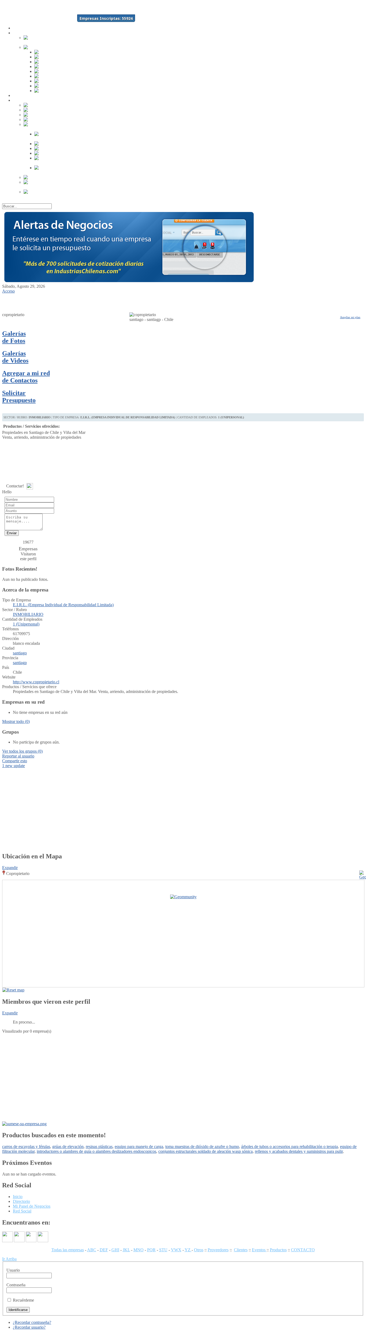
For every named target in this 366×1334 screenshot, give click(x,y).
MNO (138, 1250)
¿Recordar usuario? (29, 1327)
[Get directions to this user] (359, 990)
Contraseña (15, 1285)
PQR (151, 1250)
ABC (91, 1250)
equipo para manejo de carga (139, 1146)
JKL (126, 1250)
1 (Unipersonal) (26, 624)
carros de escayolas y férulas (26, 1146)
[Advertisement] (30, 302)
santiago (20, 653)
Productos (278, 1250)
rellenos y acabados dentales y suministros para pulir (299, 1151)
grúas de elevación (68, 1146)
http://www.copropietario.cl (36, 682)
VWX (176, 1250)
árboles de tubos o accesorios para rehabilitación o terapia (289, 1146)
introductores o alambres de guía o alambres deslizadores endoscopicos (96, 1151)
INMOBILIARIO (28, 614)
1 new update (13, 765)
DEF (104, 1250)
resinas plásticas (99, 1146)
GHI (115, 1250)
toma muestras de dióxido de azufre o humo (202, 1146)
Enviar (12, 533)
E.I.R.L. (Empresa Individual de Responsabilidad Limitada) (63, 604)
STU (163, 1250)
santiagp (20, 662)
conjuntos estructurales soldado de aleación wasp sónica (205, 1151)
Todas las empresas (67, 1250)
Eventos (259, 1250)
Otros (198, 1250)
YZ (188, 1250)
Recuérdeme (23, 1300)
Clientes (241, 1250)
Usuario (13, 1270)
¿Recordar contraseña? (32, 1322)
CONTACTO (303, 1250)
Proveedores (218, 1250)
